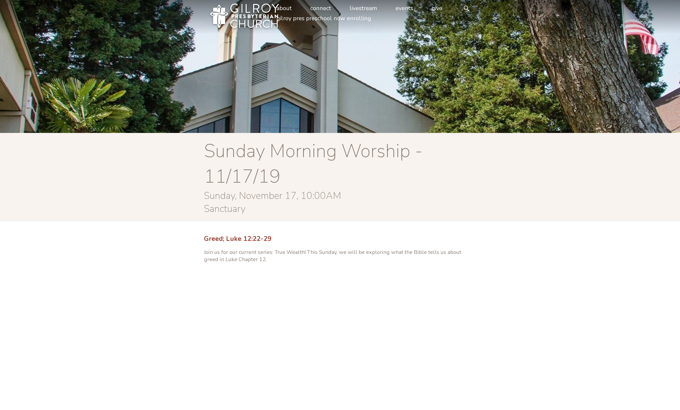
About (284, 8)
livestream (363, 8)
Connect (320, 8)
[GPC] (235, 17)
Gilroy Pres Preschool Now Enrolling (324, 18)
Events (404, 8)
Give (437, 8)
